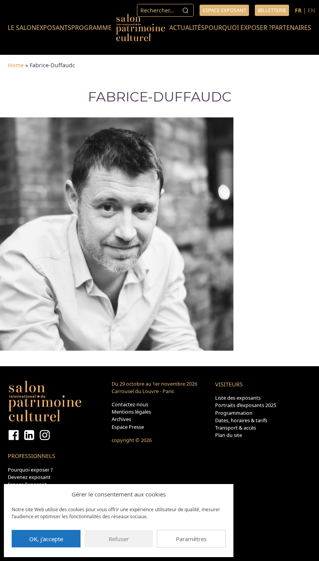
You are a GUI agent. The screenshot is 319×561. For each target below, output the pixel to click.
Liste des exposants (238, 397)
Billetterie (272, 10)
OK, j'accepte (46, 539)
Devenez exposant (29, 477)
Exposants (53, 27)
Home (16, 65)
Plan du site (228, 435)
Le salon (22, 27)
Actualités (187, 27)
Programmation (233, 412)
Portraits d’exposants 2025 (245, 405)
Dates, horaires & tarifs (241, 420)
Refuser (119, 539)
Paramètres (191, 539)
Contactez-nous (130, 404)
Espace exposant (224, 10)
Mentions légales (131, 411)
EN (311, 10)
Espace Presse (128, 426)
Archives (121, 419)
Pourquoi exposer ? (238, 27)
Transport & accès (235, 427)
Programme (91, 27)
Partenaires (291, 27)
